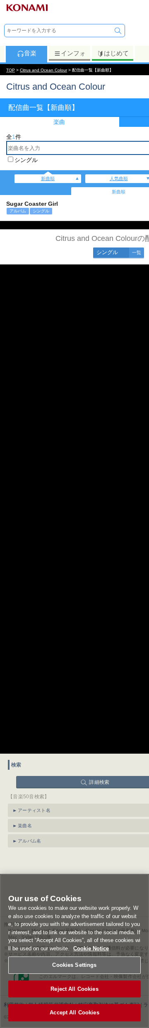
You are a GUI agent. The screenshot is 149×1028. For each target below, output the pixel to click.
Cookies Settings (74, 965)
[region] (74, 951)
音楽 (30, 53)
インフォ (73, 53)
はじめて (116, 53)
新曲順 (48, 178)
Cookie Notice (91, 948)
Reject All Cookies (74, 989)
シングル (26, 160)
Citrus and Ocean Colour (43, 70)
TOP (10, 70)
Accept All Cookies (74, 1012)
